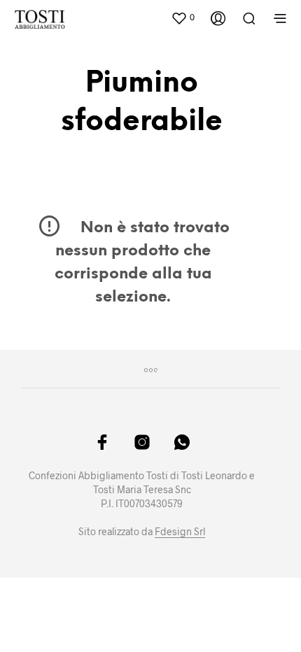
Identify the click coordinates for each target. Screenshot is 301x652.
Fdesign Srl (180, 531)
